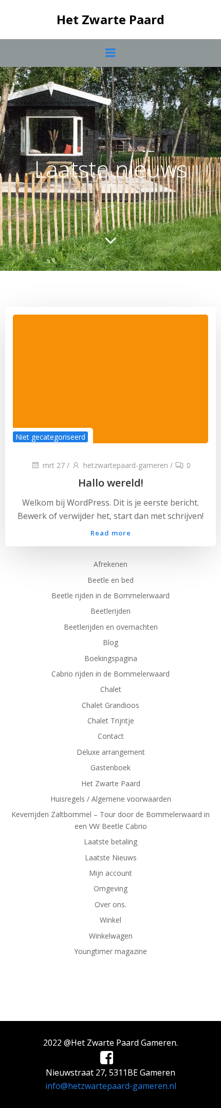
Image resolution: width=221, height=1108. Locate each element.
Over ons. (110, 904)
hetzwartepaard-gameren (125, 465)
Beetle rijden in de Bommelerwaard (110, 595)
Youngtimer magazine (110, 951)
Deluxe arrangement (111, 752)
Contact (111, 736)
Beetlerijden (110, 611)
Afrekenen (110, 564)
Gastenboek (110, 767)
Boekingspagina (110, 658)
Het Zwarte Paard (110, 783)
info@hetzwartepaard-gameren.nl (110, 1086)
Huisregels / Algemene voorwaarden (110, 799)
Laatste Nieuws (111, 857)
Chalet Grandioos (110, 705)
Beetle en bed (110, 580)
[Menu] (110, 53)
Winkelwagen (111, 936)
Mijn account (110, 873)
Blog (110, 642)
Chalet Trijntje (110, 720)
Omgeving (110, 888)
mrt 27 (54, 465)
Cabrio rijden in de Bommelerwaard (110, 674)
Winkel (110, 920)
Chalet (110, 689)
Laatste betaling (110, 841)
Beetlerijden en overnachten (111, 627)
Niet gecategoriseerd (50, 437)
